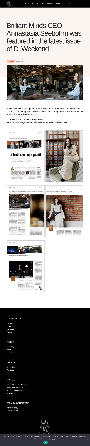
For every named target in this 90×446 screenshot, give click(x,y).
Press (9, 350)
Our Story (10, 347)
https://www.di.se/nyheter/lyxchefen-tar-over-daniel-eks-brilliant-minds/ (38, 122)
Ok (46, 442)
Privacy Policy (12, 408)
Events (28, 4)
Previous (10, 370)
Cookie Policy (12, 411)
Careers (10, 353)
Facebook (11, 329)
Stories (50, 4)
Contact (68, 4)
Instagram (10, 323)
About (39, 4)
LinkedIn (10, 326)
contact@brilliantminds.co (17, 385)
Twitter (9, 332)
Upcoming (11, 367)
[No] (87, 440)
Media (58, 4)
